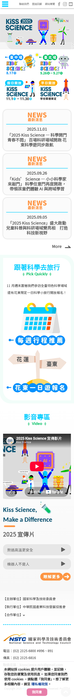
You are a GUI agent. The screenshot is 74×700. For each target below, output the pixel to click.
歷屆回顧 (37, 4)
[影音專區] (55, 576)
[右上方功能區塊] (3, 8)
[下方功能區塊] (3, 628)
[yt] (71, 4)
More (57, 246)
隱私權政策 (39, 683)
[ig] (65, 4)
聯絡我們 (24, 4)
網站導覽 (50, 4)
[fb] (59, 4)
